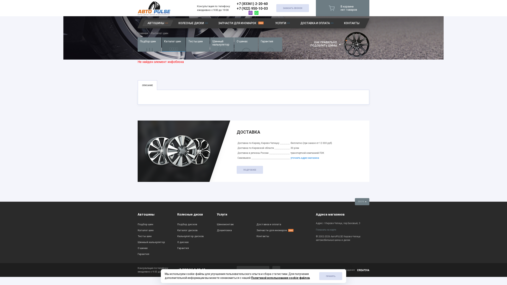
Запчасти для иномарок (237, 23)
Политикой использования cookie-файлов (280, 277)
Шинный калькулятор (221, 43)
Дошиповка (224, 230)
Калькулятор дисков (190, 236)
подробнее (249, 170)
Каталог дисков (187, 230)
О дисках (183, 242)
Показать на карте (326, 229)
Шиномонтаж (225, 224)
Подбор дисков (187, 224)
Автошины (156, 23)
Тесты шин (195, 41)
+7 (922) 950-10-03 (252, 8)
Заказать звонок (292, 8)
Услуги (280, 23)
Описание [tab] (147, 85)
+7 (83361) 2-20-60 (252, 4)
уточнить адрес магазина (305, 158)
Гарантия (267, 41)
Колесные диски (191, 23)
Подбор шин (148, 41)
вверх (361, 201)
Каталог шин (172, 41)
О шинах (242, 41)
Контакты (351, 23)
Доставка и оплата (315, 23)
